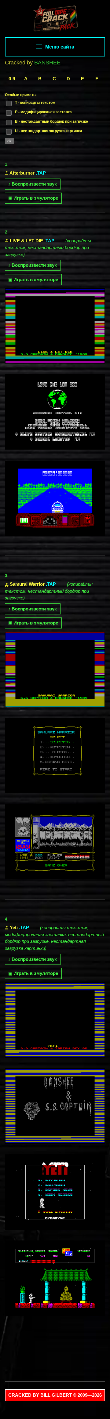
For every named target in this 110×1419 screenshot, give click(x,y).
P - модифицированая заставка (43, 112)
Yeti (14, 927)
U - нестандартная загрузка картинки (48, 131)
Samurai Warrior (27, 584)
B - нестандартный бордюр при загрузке (51, 121)
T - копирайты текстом (35, 102)
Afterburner (22, 173)
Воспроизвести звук (32, 183)
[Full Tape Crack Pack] (55, 19)
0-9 (12, 78)
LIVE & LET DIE (26, 240)
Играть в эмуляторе (33, 198)
